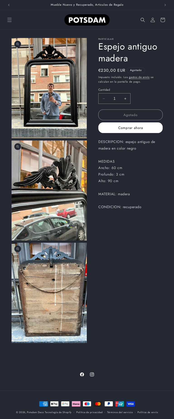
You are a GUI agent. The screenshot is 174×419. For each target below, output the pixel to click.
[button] (9, 20)
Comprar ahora (130, 127)
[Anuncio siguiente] (165, 5)
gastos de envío (139, 77)
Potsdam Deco (35, 412)
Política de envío (148, 412)
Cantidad (104, 90)
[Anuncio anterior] (9, 5)
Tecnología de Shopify (58, 412)
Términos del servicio (120, 412)
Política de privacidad (89, 412)
